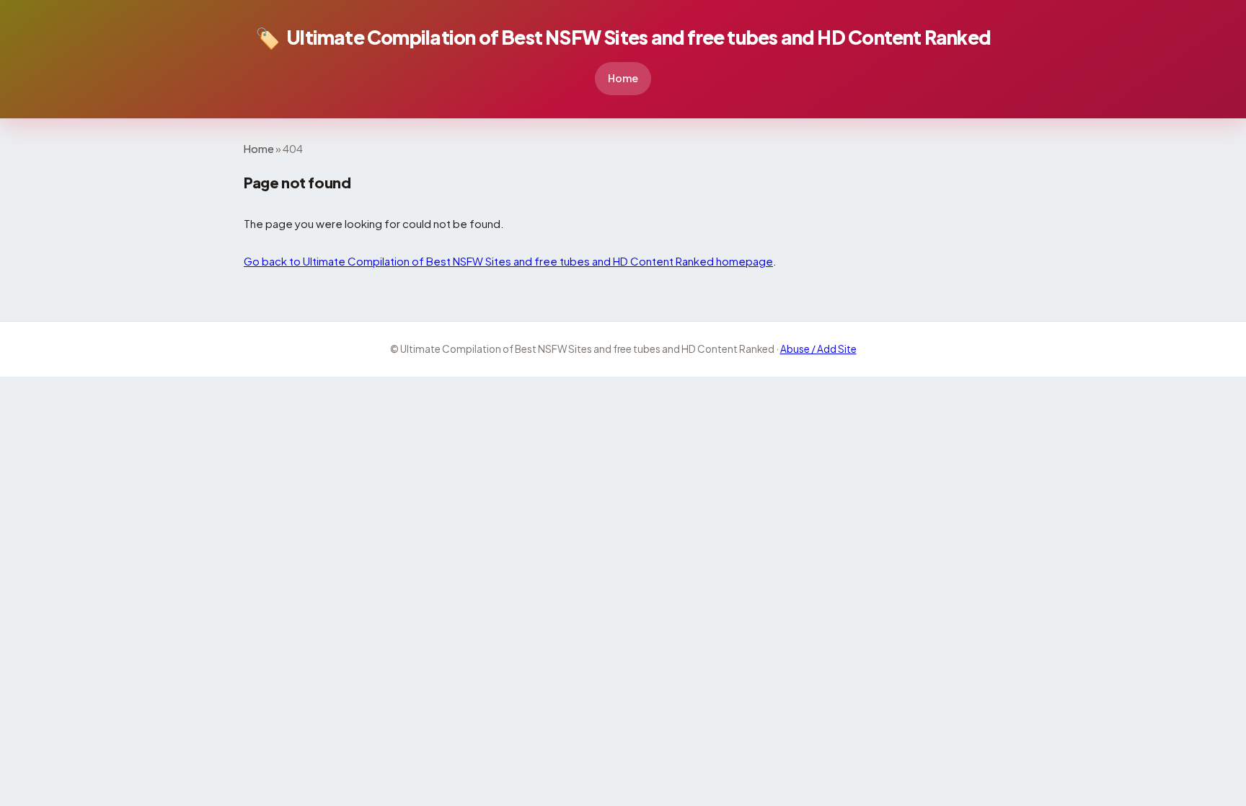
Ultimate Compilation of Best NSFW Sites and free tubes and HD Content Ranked (623, 37)
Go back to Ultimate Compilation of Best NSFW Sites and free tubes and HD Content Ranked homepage (508, 261)
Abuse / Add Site (818, 349)
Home (623, 77)
